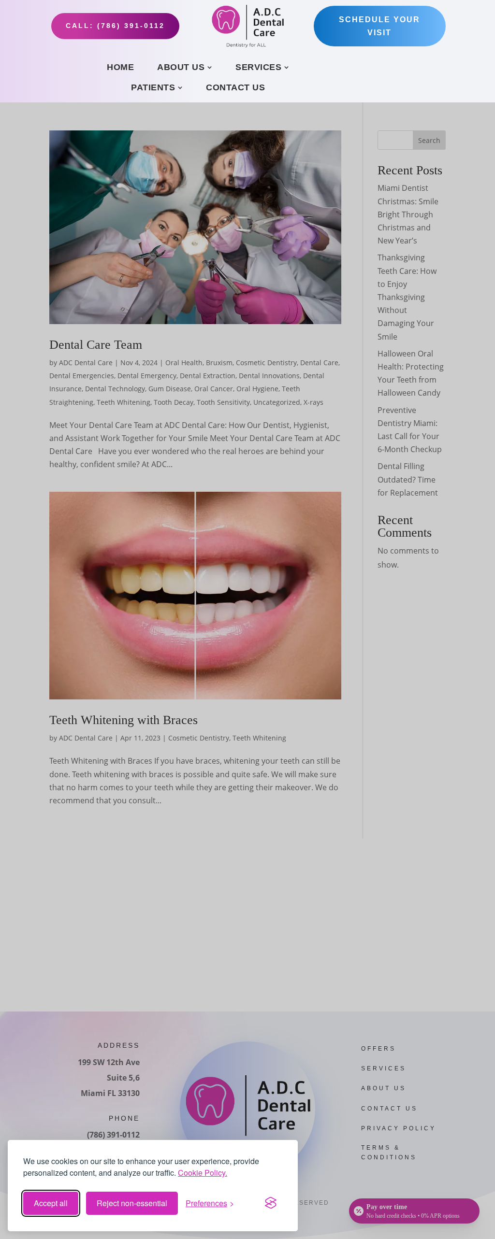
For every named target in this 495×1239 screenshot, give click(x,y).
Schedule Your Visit (379, 26)
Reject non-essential (132, 1203)
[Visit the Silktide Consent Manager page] (270, 1203)
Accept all (51, 1203)
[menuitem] (120, 67)
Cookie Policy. (202, 1172)
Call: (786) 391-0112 (115, 25)
